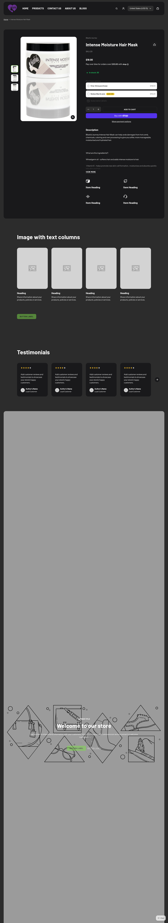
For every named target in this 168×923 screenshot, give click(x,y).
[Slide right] (157, 379)
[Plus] (98, 109)
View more (91, 172)
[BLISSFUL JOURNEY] (12, 8)
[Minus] (88, 109)
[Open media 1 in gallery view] (14, 69)
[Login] (123, 8)
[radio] (88, 85)
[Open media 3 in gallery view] (14, 87)
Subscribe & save (102, 94)
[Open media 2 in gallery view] (14, 78)
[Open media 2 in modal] (49, 79)
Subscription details (99, 101)
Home (6, 19)
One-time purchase (99, 86)
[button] (116, 8)
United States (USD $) (139, 8)
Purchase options (93, 81)
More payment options (121, 121)
